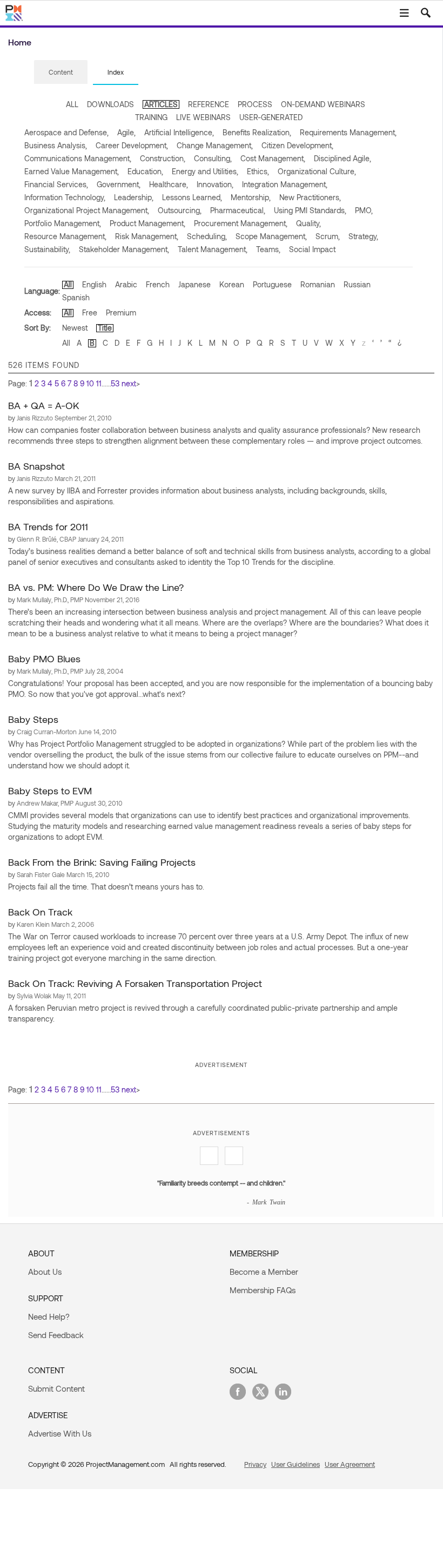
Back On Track (40, 912)
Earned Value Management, (71, 171)
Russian (357, 284)
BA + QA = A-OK (43, 405)
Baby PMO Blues (44, 658)
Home (19, 42)
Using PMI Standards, (310, 210)
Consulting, (213, 158)
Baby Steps (33, 719)
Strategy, (363, 236)
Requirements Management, (348, 132)
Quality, (308, 223)
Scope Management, (271, 236)
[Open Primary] (404, 13)
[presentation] (60, 72)
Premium (121, 312)
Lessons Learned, (192, 197)
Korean (231, 284)
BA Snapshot (36, 466)
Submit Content (56, 1388)
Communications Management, (77, 158)
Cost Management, (272, 158)
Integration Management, (284, 184)
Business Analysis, (55, 145)
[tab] (61, 72)
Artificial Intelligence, (179, 132)
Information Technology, (64, 197)
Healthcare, (168, 184)
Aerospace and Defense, (66, 132)
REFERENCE (208, 104)
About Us (45, 1271)
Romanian (317, 284)
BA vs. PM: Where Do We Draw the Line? (96, 587)
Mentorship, (251, 197)
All (68, 284)
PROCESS (255, 104)
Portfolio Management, (62, 223)
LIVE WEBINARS (203, 117)
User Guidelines (295, 1464)
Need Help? (49, 1316)
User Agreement (350, 1464)
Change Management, (215, 145)
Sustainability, (47, 249)
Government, (118, 184)
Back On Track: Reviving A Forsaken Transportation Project (135, 983)
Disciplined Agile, (342, 158)
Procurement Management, (240, 223)
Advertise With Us (59, 1433)
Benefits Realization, (257, 132)
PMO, (364, 210)
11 (99, 383)
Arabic (126, 284)
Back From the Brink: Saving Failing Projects (102, 862)
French (158, 284)
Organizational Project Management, (86, 210)
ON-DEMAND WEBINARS (323, 104)
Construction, (162, 158)
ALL (72, 104)
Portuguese (272, 284)
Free (89, 312)
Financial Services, (56, 184)
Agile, (126, 132)
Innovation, (215, 184)
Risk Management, (146, 236)
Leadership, (133, 197)
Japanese (194, 284)
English (94, 284)
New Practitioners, (310, 197)
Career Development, (132, 145)
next (129, 383)
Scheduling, (207, 236)
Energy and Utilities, (205, 171)
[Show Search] (425, 13)
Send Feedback (56, 1335)
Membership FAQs (263, 1290)
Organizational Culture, (317, 171)
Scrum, (328, 236)
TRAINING (151, 117)
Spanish (76, 297)
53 (115, 383)
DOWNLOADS (110, 104)
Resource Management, (65, 236)
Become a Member (264, 1271)
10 (90, 383)
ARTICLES (161, 104)
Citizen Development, (297, 145)
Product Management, (147, 223)
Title (105, 327)
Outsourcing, (180, 210)
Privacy (255, 1464)
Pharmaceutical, (237, 210)
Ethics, (258, 171)
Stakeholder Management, (124, 249)
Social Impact (312, 249)
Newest (75, 327)
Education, (145, 171)
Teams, (268, 249)
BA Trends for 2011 (48, 526)
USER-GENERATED (271, 117)
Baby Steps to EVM (50, 790)
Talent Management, (212, 249)
